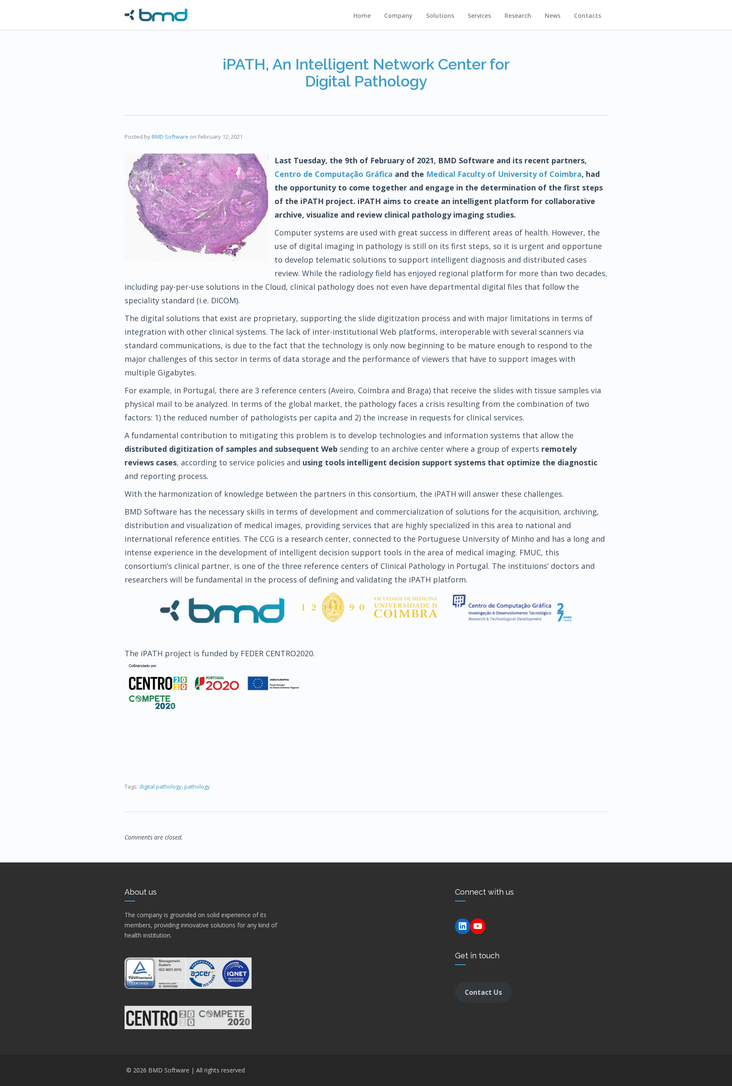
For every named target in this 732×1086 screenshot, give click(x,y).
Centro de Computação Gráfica (333, 174)
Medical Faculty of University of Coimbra (504, 174)
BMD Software (170, 136)
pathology (197, 786)
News (552, 15)
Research (518, 15)
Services (479, 15)
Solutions (440, 15)
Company (398, 15)
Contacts (587, 15)
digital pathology (160, 786)
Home (362, 15)
